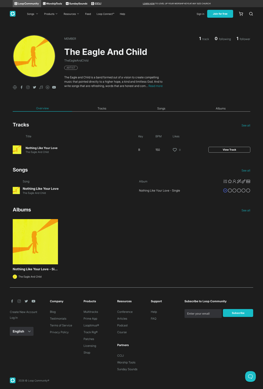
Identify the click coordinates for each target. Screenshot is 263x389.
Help (122, 13)
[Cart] (241, 14)
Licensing (90, 346)
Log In (14, 317)
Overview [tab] (42, 108)
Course (122, 332)
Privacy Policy (59, 332)
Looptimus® (91, 325)
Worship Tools (126, 362)
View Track (229, 149)
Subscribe (238, 312)
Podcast (122, 325)
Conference (125, 312)
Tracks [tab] (102, 108)
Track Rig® (91, 332)
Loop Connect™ (105, 13)
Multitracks (91, 312)
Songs (30, 13)
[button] (15, 87)
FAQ (153, 318)
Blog (53, 312)
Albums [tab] (221, 108)
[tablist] (131, 108)
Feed (88, 13)
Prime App (90, 318)
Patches (89, 339)
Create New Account (23, 312)
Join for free (220, 13)
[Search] (251, 14)
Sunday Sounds (127, 369)
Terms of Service (61, 325)
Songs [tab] (161, 108)
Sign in (200, 13)
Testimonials (58, 318)
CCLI (120, 355)
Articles (122, 318)
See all (246, 125)
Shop (87, 352)
